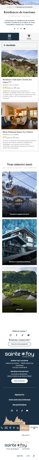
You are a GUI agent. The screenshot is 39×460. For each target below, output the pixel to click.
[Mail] (6, 428)
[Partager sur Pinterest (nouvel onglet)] (21, 29)
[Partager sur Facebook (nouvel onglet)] (14, 29)
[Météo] (14, 428)
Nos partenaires (19, 405)
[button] (33, 455)
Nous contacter (19, 381)
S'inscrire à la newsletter (19, 344)
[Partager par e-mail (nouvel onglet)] (24, 29)
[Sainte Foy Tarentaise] (15, 445)
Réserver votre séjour (24, 427)
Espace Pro (19, 394)
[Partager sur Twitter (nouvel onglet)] (18, 29)
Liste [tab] (9, 39)
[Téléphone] (2, 428)
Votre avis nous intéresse (19, 399)
